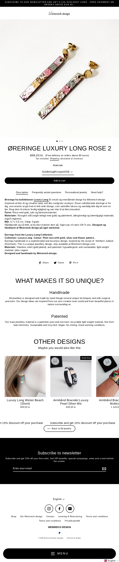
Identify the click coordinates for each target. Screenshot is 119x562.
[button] (111, 560)
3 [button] (62, 141)
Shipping (54, 158)
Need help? (97, 192)
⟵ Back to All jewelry (59, 428)
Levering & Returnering (70, 516)
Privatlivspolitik (72, 521)
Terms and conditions (97, 516)
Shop (13, 516)
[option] (59, 78)
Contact (50, 516)
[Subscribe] (103, 469)
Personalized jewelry (76, 192)
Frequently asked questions (46, 192)
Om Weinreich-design (31, 516)
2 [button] (60, 141)
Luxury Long (41, 199)
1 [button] (57, 141)
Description (22, 192)
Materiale (58, 165)
